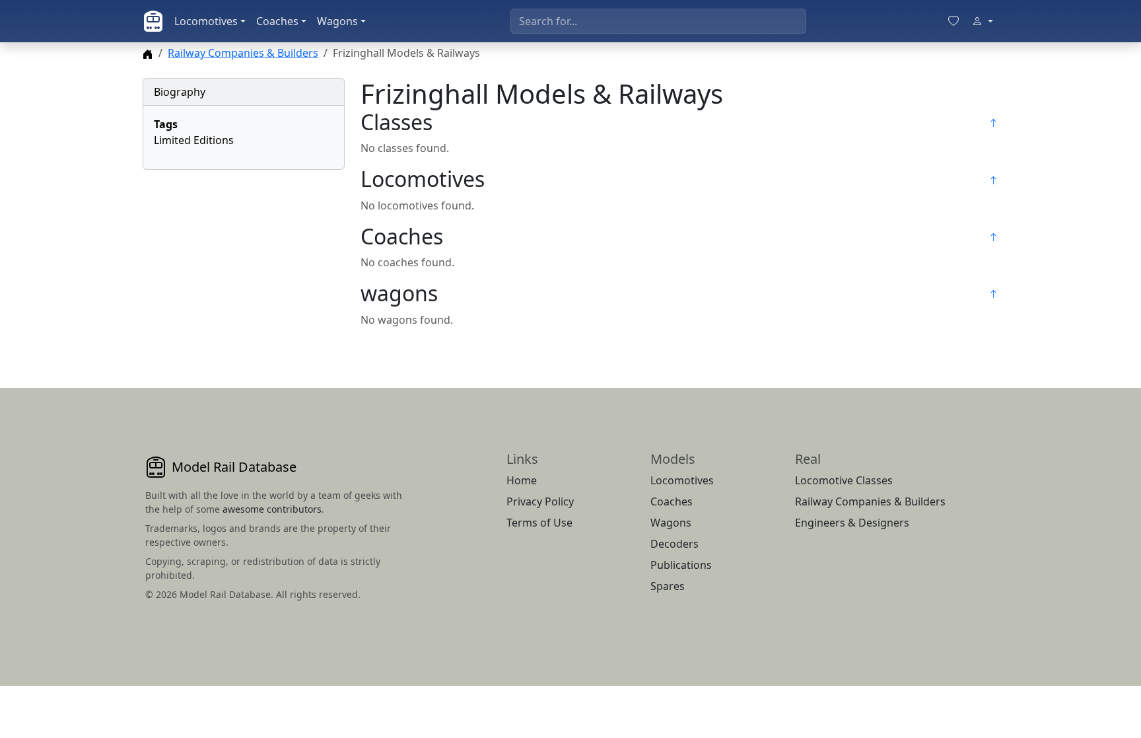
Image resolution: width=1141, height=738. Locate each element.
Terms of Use (539, 522)
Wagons (337, 21)
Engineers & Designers (852, 522)
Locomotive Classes (844, 480)
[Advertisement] (244, 263)
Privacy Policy (540, 501)
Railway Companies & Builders (243, 53)
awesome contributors (272, 509)
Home (521, 480)
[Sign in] (982, 21)
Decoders (674, 543)
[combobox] (658, 21)
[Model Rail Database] (153, 21)
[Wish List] (953, 21)
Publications (681, 565)
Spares (667, 586)
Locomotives (206, 21)
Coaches (277, 21)
